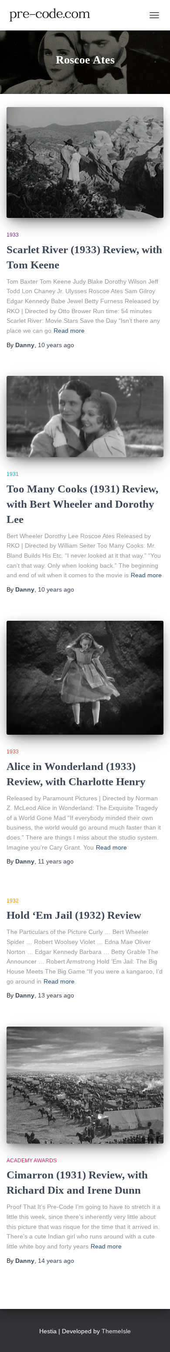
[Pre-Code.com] (53, 15)
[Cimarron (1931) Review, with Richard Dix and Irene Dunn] (85, 1085)
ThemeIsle (116, 1331)
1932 (13, 901)
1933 (13, 235)
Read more (69, 330)
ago (56, 344)
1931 (13, 474)
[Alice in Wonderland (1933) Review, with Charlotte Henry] (85, 678)
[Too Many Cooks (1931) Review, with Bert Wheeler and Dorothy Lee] (85, 416)
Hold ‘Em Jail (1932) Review (74, 915)
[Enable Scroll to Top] (153, 1334)
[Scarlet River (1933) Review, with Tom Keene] (85, 162)
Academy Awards (32, 1161)
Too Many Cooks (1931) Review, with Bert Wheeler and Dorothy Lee (82, 504)
